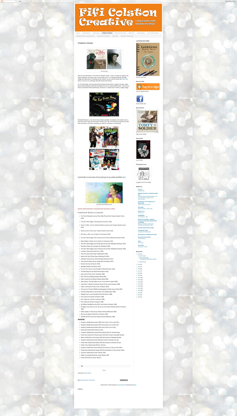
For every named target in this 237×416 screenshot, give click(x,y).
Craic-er (140, 189)
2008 (139, 290)
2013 (139, 279)
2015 (139, 275)
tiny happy (140, 207)
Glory (139, 241)
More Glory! (140, 242)
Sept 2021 (142, 261)
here (124, 177)
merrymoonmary (121, 385)
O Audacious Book (143, 230)
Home (78, 33)
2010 (139, 286)
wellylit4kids (141, 215)
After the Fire (141, 212)
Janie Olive (141, 245)
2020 (139, 264)
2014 (139, 277)
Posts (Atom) (88, 373)
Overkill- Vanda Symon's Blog (146, 227)
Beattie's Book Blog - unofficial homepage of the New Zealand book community (147, 221)
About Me (115, 36)
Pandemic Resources (127, 36)
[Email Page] (82, 365)
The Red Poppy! (141, 238)
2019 (139, 266)
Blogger (134, 385)
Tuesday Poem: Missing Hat (144, 231)
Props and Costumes (103, 36)
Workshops (96, 33)
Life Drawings (141, 33)
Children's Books (107, 33)
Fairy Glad (125, 79)
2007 (139, 292)
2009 (139, 288)
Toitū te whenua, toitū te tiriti (144, 204)
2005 (139, 297)
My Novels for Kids (120, 33)
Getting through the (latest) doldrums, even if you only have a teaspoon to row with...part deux (147, 198)
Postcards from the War (144, 237)
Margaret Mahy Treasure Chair (85, 36)
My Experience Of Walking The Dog (147, 234)
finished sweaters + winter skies (145, 208)
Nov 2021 (141, 256)
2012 (139, 282)
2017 (139, 271)
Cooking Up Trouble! (142, 246)
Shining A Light (141, 190)
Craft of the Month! (153, 33)
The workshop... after (143, 216)
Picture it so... (141, 211)
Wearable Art (86, 33)
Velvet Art (131, 33)
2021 (139, 254)
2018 (139, 268)
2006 (139, 295)
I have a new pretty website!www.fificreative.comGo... (148, 258)
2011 (139, 284)
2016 (139, 273)
